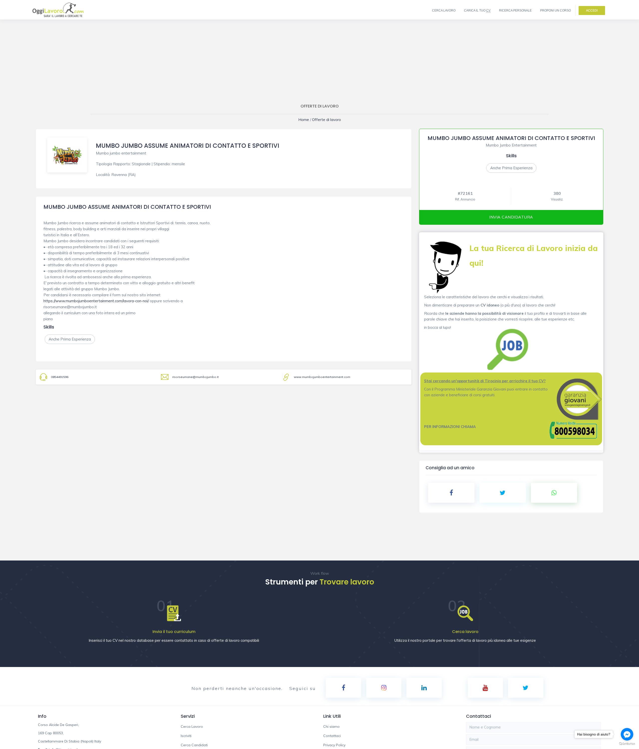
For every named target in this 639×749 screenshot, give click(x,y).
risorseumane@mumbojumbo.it (195, 377)
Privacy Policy (334, 745)
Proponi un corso (555, 10)
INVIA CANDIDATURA (511, 217)
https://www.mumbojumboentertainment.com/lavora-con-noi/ (96, 300)
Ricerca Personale (515, 10)
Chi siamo (331, 726)
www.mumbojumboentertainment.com (322, 377)
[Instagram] (384, 688)
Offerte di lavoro (325, 120)
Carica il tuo (477, 10)
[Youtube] (485, 688)
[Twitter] (525, 688)
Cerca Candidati (194, 745)
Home (307, 120)
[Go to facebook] (627, 734)
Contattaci (332, 736)
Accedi (592, 10)
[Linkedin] (424, 688)
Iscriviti (186, 736)
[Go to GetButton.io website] (627, 744)
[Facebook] (343, 688)
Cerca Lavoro (444, 10)
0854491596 (59, 377)
